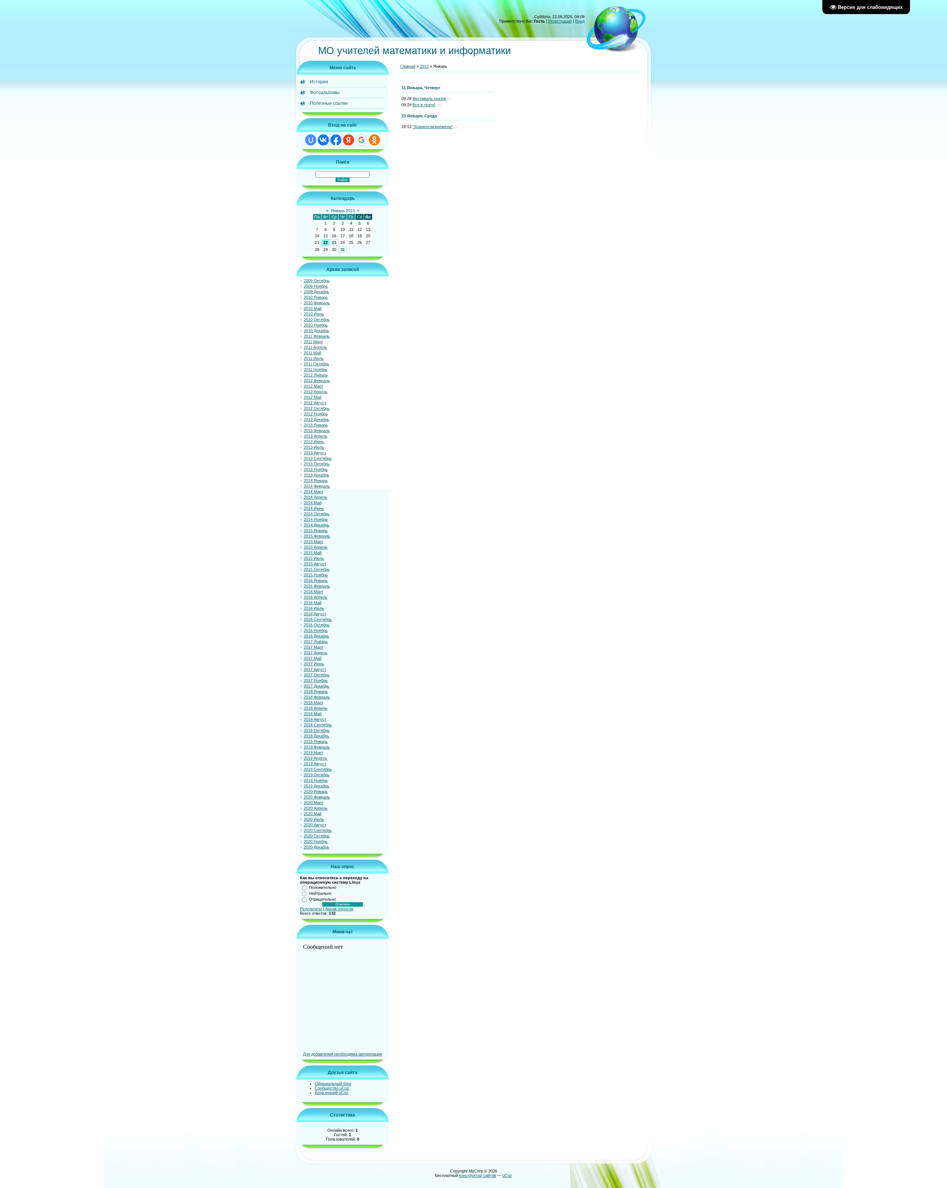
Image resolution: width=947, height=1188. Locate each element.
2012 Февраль (317, 380)
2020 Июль (314, 819)
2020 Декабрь (316, 847)
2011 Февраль (317, 336)
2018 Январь (316, 691)
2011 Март (313, 341)
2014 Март (313, 491)
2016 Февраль (317, 586)
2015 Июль (314, 558)
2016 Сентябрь (318, 619)
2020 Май (312, 813)
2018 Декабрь (316, 736)
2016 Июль (314, 608)
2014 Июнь (314, 508)
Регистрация (560, 21)
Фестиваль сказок (429, 98)
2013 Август (315, 453)
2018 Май (312, 714)
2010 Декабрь (316, 330)
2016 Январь (316, 580)
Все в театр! (423, 105)
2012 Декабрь (316, 419)
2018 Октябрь (317, 730)
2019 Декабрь (316, 786)
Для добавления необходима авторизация (342, 1054)
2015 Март (313, 541)
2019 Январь (316, 741)
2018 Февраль (317, 697)
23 (334, 242)
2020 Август (315, 825)
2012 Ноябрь (316, 414)
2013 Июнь (314, 441)
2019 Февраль (317, 747)
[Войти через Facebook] (335, 139)
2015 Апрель (315, 547)
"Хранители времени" (432, 126)
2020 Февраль (317, 797)
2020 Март (313, 802)
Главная (407, 66)
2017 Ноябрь (316, 680)
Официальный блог (333, 1083)
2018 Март (313, 702)
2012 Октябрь (317, 408)
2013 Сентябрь (318, 458)
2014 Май (312, 503)
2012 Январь (316, 375)
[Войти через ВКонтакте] (323, 139)
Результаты (311, 909)
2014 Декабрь (316, 525)
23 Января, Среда (419, 116)
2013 (424, 66)
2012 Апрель (315, 391)
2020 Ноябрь (316, 841)
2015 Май (312, 553)
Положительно (322, 887)
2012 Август (315, 403)
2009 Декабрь (316, 292)
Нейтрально (320, 893)
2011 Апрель (315, 347)
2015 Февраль (317, 536)
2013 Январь (316, 425)
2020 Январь (316, 791)
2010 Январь (316, 297)
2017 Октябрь (317, 675)
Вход (579, 21)
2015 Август (315, 564)
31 (342, 249)
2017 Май (312, 658)
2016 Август (315, 614)
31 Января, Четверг (421, 88)
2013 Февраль (317, 430)
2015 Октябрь (317, 569)
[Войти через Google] (361, 140)
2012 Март (313, 386)
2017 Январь (316, 641)
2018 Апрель (315, 708)
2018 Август (315, 719)
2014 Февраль (317, 486)
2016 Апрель (315, 597)
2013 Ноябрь (316, 469)
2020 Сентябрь (318, 830)
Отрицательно (322, 899)
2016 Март (313, 591)
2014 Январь (316, 480)
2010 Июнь (314, 314)
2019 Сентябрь (318, 769)
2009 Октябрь (317, 280)
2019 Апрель (315, 758)
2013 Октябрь (317, 464)
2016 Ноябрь (316, 630)
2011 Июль (314, 358)
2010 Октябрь (317, 319)
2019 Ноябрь (316, 780)
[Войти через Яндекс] (348, 139)
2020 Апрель (315, 808)
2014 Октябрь (317, 514)
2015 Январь (316, 530)
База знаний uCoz (331, 1092)
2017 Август (315, 669)
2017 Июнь (314, 664)
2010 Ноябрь (316, 325)
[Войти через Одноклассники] (374, 139)
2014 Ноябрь (316, 519)
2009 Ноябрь (316, 286)
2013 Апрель (315, 436)
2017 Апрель (315, 652)
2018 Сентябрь (318, 725)
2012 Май (312, 397)
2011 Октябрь (316, 364)
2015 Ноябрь (316, 575)
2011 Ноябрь (315, 369)
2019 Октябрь (317, 775)
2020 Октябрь (317, 836)
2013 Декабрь (316, 475)
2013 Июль (314, 447)
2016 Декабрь (316, 636)
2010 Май (312, 308)
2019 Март (313, 752)
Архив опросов (339, 909)
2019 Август (315, 764)
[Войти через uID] (310, 139)
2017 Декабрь (316, 686)
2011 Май (312, 353)
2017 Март (313, 647)
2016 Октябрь (317, 625)
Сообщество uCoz (332, 1088)
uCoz (507, 1175)
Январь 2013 (343, 210)
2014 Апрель (315, 497)
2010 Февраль (317, 303)
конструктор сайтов (477, 1175)
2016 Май (312, 602)
